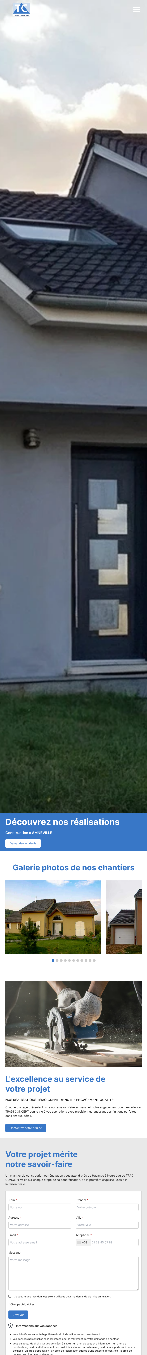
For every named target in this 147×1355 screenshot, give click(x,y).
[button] (53, 960)
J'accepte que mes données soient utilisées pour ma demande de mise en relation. (62, 1296)
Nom (11, 1200)
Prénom (81, 1200)
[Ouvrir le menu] (137, 10)
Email (12, 1235)
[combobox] (107, 1225)
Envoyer (18, 1315)
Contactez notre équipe (26, 1128)
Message (14, 1252)
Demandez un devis (23, 843)
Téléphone (83, 1235)
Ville (78, 1217)
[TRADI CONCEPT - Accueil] (21, 10)
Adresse (13, 1217)
